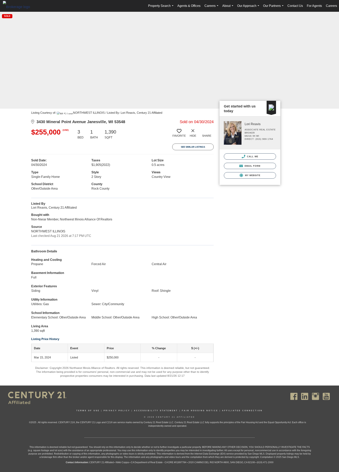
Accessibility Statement (156, 411)
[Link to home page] (18, 6)
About (228, 8)
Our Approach (249, 8)
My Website (252, 175)
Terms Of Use (88, 411)
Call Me (252, 156)
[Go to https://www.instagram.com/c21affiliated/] (315, 396)
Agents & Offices (188, 5)
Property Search (161, 8)
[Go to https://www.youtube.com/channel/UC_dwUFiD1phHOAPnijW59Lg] (326, 396)
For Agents (314, 5)
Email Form (252, 166)
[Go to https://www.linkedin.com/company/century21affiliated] (305, 396)
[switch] (179, 134)
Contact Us (295, 5)
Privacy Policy (117, 411)
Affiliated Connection (242, 411)
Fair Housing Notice (200, 411)
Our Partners (274, 8)
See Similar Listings (193, 147)
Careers (212, 8)
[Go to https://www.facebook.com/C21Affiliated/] (294, 396)
